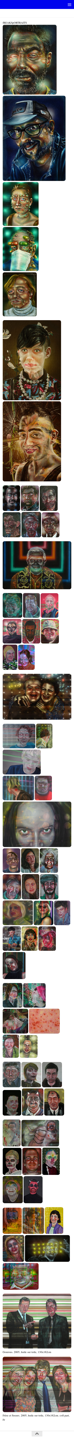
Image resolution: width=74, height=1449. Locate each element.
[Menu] (69, 4)
